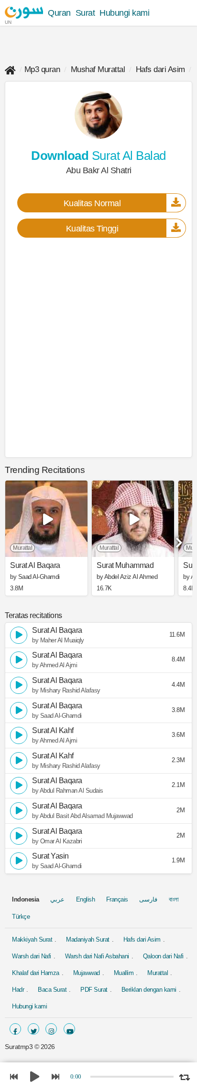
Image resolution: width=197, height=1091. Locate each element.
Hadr (18, 989)
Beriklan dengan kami (148, 989)
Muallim (124, 972)
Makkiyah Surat (32, 939)
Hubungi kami (124, 13)
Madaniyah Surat (87, 939)
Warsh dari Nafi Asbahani (97, 956)
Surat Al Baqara (35, 565)
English (85, 899)
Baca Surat (52, 989)
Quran (59, 13)
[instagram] (51, 1029)
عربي (57, 899)
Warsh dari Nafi (31, 956)
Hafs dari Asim (160, 69)
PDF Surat (94, 989)
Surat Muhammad (125, 565)
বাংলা (174, 899)
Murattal (157, 972)
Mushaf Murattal (98, 69)
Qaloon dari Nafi (163, 956)
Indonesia (25, 899)
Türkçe (21, 916)
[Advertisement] (98, 347)
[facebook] (15, 1029)
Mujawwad (86, 972)
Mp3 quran (42, 69)
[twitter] (33, 1029)
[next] (178, 539)
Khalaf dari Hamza (35, 972)
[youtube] (69, 1029)
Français (117, 899)
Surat (85, 13)
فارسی (148, 899)
